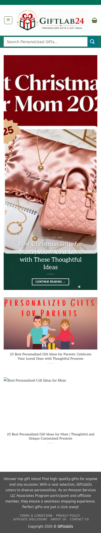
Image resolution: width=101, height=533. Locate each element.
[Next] (89, 172)
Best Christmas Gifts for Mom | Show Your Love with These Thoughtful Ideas (50, 256)
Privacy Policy (68, 515)
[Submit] (92, 41)
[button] (8, 20)
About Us (58, 519)
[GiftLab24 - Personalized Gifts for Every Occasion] (52, 20)
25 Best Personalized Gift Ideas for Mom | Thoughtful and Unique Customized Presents (50, 436)
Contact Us (79, 519)
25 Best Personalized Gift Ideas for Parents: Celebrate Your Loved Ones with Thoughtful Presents (50, 356)
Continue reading (50, 281)
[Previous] (11, 172)
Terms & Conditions (36, 515)
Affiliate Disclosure (30, 519)
